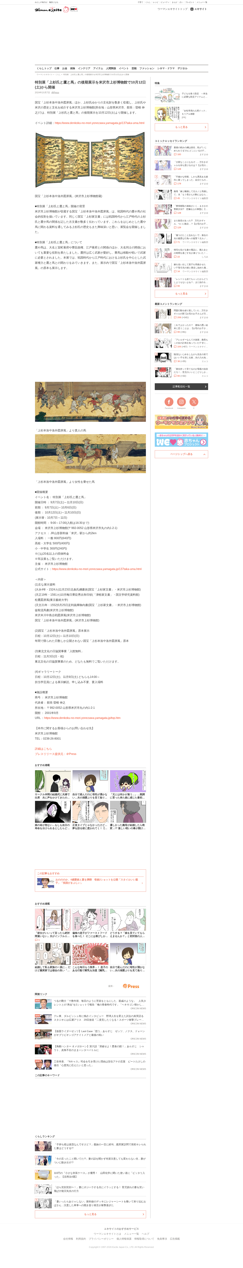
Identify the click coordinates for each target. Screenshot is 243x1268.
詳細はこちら (43, 748)
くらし (148, 2)
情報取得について (144, 1238)
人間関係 (111, 68)
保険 (72, 68)
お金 (64, 68)
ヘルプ (145, 1233)
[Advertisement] (121, 39)
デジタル (182, 68)
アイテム (98, 68)
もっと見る (90, 1214)
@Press (55, 92)
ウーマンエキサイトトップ (172, 8)
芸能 (134, 68)
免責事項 (162, 1238)
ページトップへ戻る (181, 454)
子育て (140, 2)
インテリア (84, 68)
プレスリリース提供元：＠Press (55, 753)
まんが (174, 2)
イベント (124, 68)
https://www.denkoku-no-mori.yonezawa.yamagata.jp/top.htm (82, 717)
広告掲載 (175, 1238)
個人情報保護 (124, 1238)
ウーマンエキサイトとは (107, 1233)
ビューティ (165, 2)
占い (181, 2)
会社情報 (68, 1238)
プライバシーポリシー (101, 1238)
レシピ (155, 2)
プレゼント (189, 2)
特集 (157, 83)
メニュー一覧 (202, 2)
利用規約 (81, 1238)
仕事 (56, 68)
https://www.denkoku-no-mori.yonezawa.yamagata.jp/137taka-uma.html (99, 122)
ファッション (146, 68)
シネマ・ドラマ (166, 68)
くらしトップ (44, 68)
